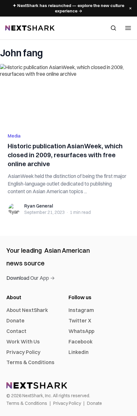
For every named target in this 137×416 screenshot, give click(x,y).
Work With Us (23, 341)
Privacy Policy (23, 352)
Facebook (80, 341)
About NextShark (27, 310)
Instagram (81, 310)
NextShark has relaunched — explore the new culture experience (68, 8)
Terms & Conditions (30, 362)
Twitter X (79, 320)
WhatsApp (81, 331)
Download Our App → (30, 278)
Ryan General (38, 206)
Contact (16, 331)
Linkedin (78, 352)
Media (14, 136)
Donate (15, 320)
